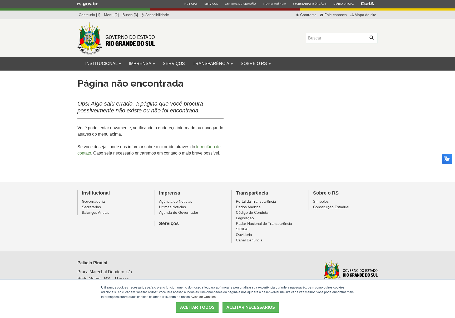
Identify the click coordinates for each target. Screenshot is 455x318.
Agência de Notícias (175, 201)
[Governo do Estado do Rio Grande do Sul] (350, 271)
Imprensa (140, 63)
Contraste (307, 15)
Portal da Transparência (256, 201)
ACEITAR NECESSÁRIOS (250, 307)
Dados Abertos (248, 207)
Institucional (101, 63)
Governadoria (93, 201)
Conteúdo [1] (89, 15)
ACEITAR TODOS (197, 307)
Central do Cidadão (240, 4)
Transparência (274, 4)
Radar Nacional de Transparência (264, 223)
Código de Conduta (252, 212)
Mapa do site (365, 15)
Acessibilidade (157, 15)
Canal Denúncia (249, 240)
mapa (123, 279)
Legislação (245, 218)
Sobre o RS (254, 63)
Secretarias (91, 207)
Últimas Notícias (172, 207)
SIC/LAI (242, 229)
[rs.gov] (87, 4)
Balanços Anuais (95, 212)
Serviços (211, 4)
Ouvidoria (244, 234)
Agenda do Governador (178, 212)
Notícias (190, 4)
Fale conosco (335, 15)
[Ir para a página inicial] (116, 38)
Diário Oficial (343, 4)
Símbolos (321, 201)
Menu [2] (111, 15)
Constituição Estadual (331, 207)
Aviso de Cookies (203, 296)
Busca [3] (130, 15)
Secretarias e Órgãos (310, 4)
